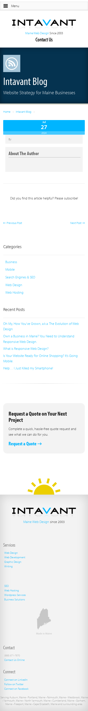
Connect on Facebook (16, 688)
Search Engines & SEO (20, 277)
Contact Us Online (14, 660)
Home (6, 112)
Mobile (10, 269)
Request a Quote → (25, 443)
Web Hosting (14, 292)
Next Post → (77, 223)
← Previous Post (12, 223)
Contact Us (44, 39)
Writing (8, 566)
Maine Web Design (37, 33)
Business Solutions (14, 599)
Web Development (14, 557)
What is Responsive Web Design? (25, 348)
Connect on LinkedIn (16, 679)
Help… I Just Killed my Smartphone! (28, 368)
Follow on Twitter (13, 684)
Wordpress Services (15, 595)
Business (11, 262)
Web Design (13, 285)
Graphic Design (12, 561)
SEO (6, 586)
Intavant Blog (23, 112)
